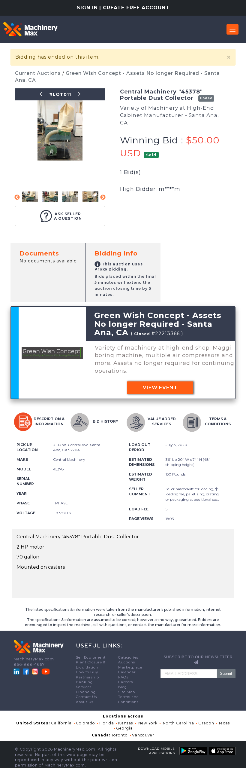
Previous (17, 197)
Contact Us (86, 697)
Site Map (126, 692)
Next (103, 197)
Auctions (126, 662)
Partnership (87, 677)
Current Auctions (38, 73)
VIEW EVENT (160, 387)
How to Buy (87, 672)
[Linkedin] (17, 671)
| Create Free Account (134, 8)
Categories (128, 657)
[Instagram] (35, 671)
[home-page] (30, 29)
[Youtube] (45, 671)
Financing (86, 692)
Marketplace (130, 667)
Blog (122, 687)
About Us (84, 702)
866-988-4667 (29, 664)
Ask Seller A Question (68, 216)
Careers (125, 682)
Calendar (127, 672)
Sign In (87, 8)
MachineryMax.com (34, 659)
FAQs (123, 677)
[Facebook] (26, 671)
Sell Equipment (91, 657)
